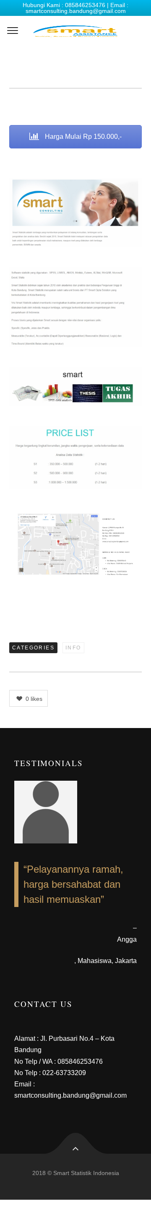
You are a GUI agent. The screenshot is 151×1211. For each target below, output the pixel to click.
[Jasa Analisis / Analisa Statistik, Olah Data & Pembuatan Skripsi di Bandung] (75, 31)
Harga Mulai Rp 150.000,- (82, 136)
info (73, 648)
